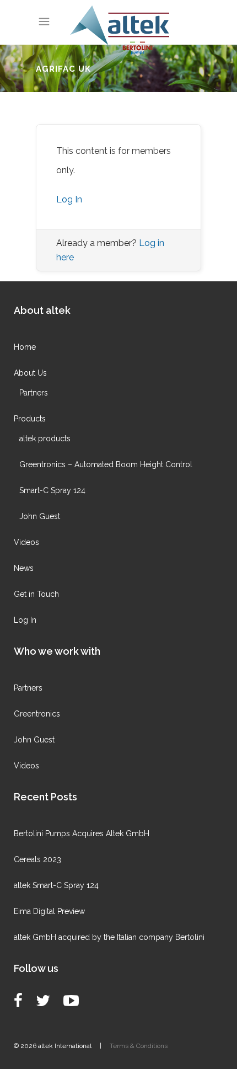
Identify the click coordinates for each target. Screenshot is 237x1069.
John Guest (39, 516)
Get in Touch (36, 594)
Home (25, 347)
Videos (26, 542)
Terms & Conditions (139, 1046)
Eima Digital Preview (49, 911)
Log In (69, 199)
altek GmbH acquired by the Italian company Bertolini (109, 937)
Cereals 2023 (37, 859)
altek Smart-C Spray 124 (56, 885)
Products (30, 418)
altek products (45, 438)
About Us (30, 372)
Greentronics (37, 713)
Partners (33, 392)
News (24, 568)
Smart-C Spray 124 (52, 490)
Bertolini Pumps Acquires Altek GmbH (81, 833)
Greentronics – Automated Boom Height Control (105, 464)
